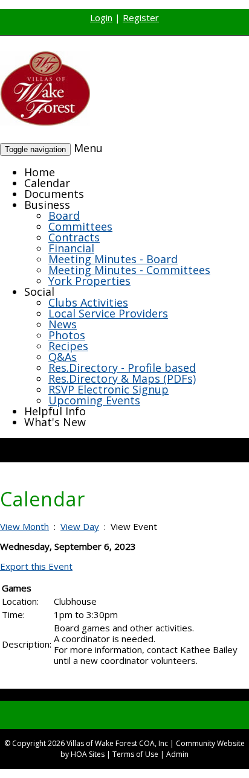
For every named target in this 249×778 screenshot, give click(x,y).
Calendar (47, 183)
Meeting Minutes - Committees (129, 270)
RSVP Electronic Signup (108, 389)
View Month (24, 526)
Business (47, 204)
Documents (54, 194)
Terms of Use (135, 754)
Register (141, 17)
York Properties (89, 280)
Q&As (62, 356)
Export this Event (36, 566)
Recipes (68, 346)
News (62, 324)
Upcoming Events (94, 400)
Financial (71, 248)
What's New (55, 422)
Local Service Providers (108, 313)
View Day (79, 526)
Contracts (74, 237)
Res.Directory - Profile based (122, 367)
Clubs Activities (88, 302)
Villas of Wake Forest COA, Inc (117, 743)
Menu (88, 148)
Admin (177, 754)
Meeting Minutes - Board (113, 259)
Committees (80, 226)
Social (39, 291)
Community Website (210, 743)
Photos (66, 335)
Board (64, 215)
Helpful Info (55, 411)
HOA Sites (88, 754)
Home (39, 172)
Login (101, 17)
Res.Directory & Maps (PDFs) (122, 378)
